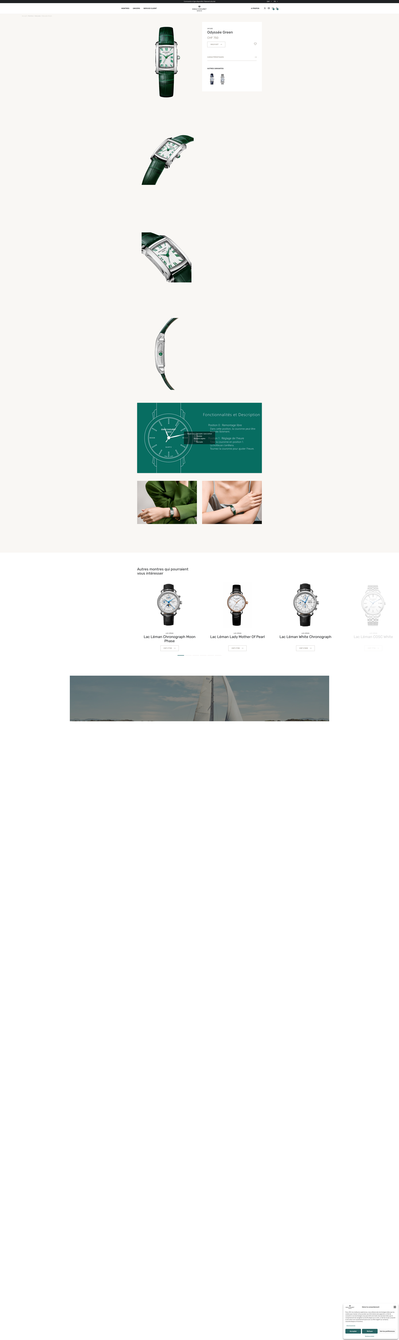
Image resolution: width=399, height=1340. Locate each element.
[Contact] (269, 8)
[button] (395, 1307)
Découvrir (105, 704)
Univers (136, 8)
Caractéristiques (215, 57)
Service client (150, 8)
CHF (268, 1)
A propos (255, 8)
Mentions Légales (369, 1336)
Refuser (370, 1331)
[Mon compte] (265, 8)
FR (275, 1)
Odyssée (38, 16)
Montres (125, 8)
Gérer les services (350, 1325)
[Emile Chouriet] (199, 8)
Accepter (353, 1331)
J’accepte (199, 442)
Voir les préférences (387, 1331)
